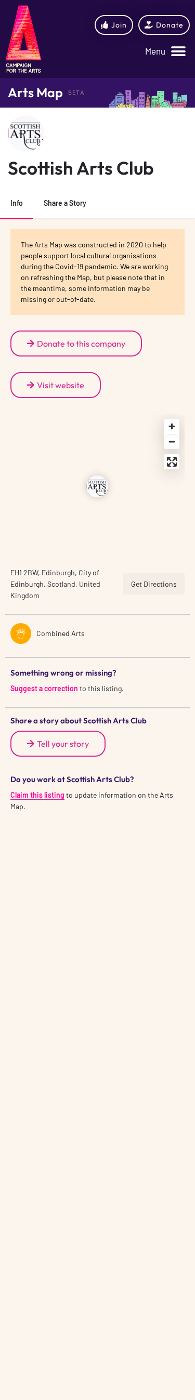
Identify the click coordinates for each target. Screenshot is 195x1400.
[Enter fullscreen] (171, 461)
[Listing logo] (26, 133)
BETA (76, 92)
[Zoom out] (171, 441)
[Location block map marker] (97, 486)
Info (16, 203)
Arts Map (35, 92)
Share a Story (65, 203)
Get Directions (154, 583)
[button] (165, 51)
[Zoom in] (171, 426)
